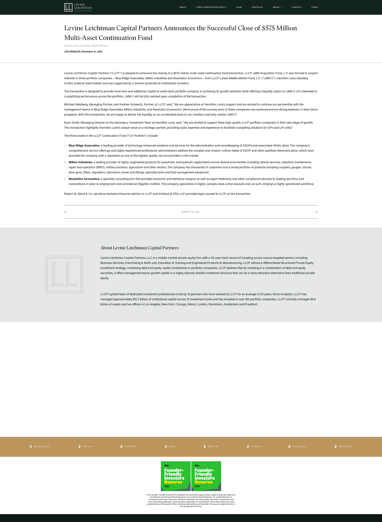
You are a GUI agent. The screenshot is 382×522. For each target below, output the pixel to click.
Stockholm (299, 446)
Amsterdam (345, 446)
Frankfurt (130, 446)
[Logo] (78, 7)
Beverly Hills (42, 446)
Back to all (191, 212)
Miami (172, 446)
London (256, 446)
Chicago (87, 446)
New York (213, 446)
